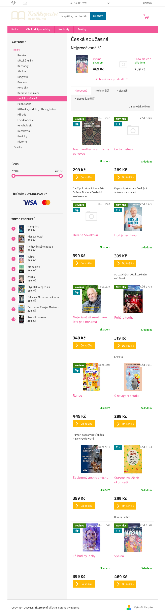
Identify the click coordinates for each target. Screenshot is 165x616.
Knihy (16, 50)
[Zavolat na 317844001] (17, 3)
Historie (22, 142)
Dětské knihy (25, 61)
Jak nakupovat (78, 3)
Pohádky (23, 88)
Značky (17, 147)
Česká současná (27, 99)
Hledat (98, 16)
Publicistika (24, 104)
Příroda (22, 115)
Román (22, 55)
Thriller (22, 72)
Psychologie (25, 126)
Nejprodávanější (84, 99)
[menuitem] (14, 29)
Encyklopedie (26, 120)
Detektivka (24, 131)
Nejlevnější (102, 91)
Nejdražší (122, 91)
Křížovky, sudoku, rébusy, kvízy (37, 109)
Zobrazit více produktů (110, 79)
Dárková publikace (29, 93)
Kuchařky (23, 66)
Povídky (22, 136)
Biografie (23, 77)
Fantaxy (22, 82)
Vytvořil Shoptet (144, 608)
